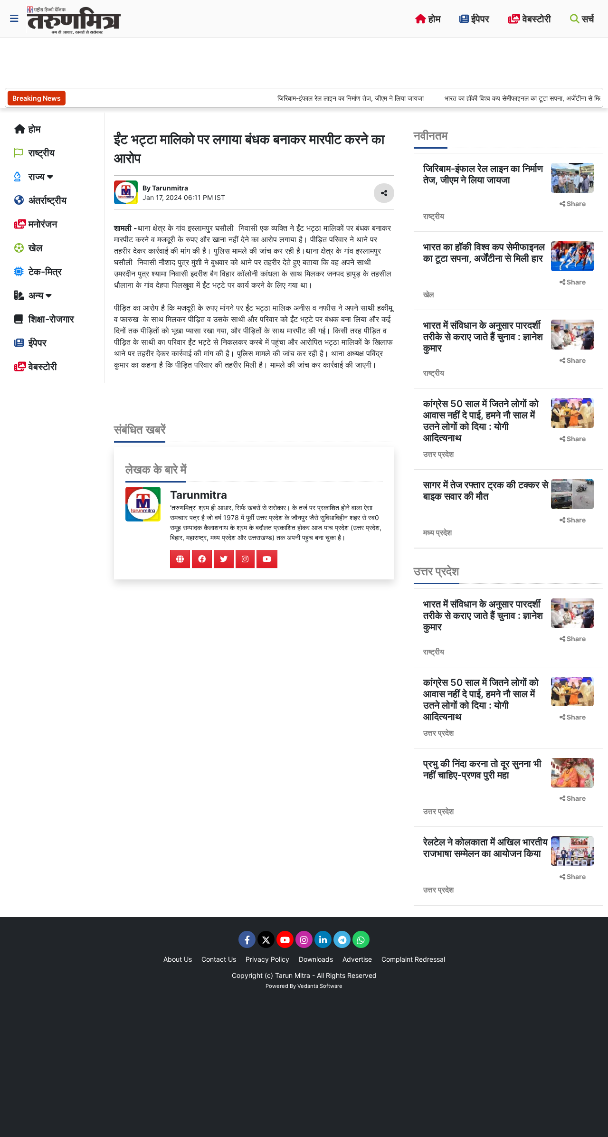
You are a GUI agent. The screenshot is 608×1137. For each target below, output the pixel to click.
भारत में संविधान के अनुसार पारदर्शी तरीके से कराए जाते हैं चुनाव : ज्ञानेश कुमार (483, 337)
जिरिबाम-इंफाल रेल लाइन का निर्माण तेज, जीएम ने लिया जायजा (334, 98)
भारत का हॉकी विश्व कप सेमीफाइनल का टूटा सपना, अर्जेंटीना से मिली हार (513, 98)
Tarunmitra (198, 494)
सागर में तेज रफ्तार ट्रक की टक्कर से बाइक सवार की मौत (485, 490)
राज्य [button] (36, 176)
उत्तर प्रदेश (438, 454)
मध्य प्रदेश (437, 532)
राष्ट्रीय (40, 153)
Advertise (357, 959)
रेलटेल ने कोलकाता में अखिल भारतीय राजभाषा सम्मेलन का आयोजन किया (485, 847)
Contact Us (218, 959)
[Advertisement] (178, 61)
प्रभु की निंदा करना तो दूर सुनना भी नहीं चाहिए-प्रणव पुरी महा (482, 769)
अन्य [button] (36, 295)
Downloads (316, 959)
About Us (177, 959)
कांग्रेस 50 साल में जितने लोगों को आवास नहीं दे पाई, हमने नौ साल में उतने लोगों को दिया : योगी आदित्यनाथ (481, 421)
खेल (34, 248)
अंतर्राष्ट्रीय (46, 200)
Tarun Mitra (292, 975)
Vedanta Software (319, 986)
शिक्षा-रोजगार (50, 319)
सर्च (587, 19)
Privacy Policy (267, 959)
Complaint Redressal (413, 959)
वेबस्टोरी (535, 19)
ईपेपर (479, 19)
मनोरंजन (41, 224)
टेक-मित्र (44, 271)
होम (433, 19)
